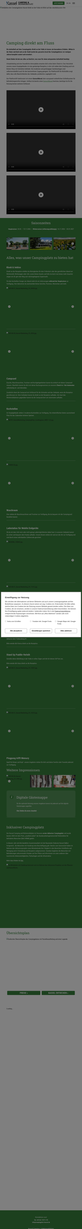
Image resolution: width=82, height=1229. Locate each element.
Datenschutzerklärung (62, 611)
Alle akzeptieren (16, 631)
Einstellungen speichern (41, 631)
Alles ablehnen (66, 631)
